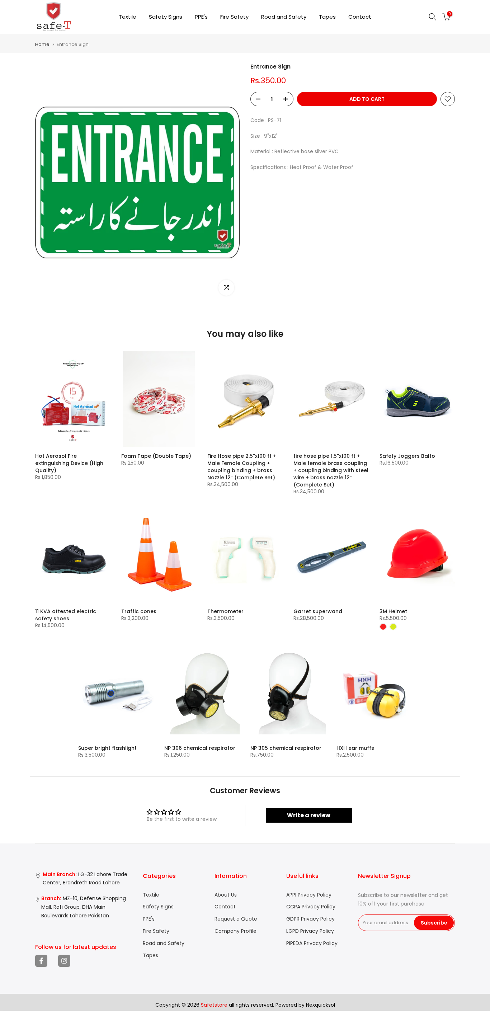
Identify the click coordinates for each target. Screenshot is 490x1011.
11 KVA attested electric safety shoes (65, 615)
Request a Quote (236, 919)
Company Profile (235, 931)
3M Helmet (393, 611)
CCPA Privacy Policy (310, 906)
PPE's (201, 16)
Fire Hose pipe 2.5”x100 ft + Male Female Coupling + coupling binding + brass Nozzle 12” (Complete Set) (241, 466)
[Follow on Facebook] (41, 961)
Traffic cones (138, 611)
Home (42, 44)
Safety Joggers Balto (407, 456)
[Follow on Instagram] (64, 961)
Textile (127, 16)
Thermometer (225, 611)
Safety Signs (165, 16)
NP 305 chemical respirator (285, 748)
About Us (226, 895)
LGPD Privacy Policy (310, 931)
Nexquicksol (320, 1005)
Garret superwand (317, 611)
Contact (359, 16)
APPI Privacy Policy (308, 895)
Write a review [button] (308, 815)
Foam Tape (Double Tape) (156, 456)
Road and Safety (283, 16)
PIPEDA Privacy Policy (312, 943)
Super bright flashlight (107, 748)
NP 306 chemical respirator (199, 748)
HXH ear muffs (355, 748)
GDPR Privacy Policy (310, 919)
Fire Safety (234, 16)
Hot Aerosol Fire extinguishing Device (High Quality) (69, 463)
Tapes (327, 16)
